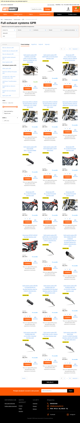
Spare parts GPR (6, 95)
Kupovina (35, 403)
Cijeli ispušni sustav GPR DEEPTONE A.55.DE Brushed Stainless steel (50, 56)
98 (70, 49)
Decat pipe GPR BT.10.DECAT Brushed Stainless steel (70, 148)
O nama (20, 406)
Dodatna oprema (8, 19)
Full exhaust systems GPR (9, 65)
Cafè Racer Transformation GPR (9, 82)
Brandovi (21, 411)
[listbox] (9, 35)
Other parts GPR (6, 68)
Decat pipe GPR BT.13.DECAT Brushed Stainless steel (70, 193)
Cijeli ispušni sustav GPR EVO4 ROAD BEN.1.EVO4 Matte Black (50, 148)
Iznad (23, 378)
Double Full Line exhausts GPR (9, 91)
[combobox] (9, 30)
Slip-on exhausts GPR (8, 54)
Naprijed (75, 49)
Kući (2, 19)
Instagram (72, 414)
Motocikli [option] (5, 33)
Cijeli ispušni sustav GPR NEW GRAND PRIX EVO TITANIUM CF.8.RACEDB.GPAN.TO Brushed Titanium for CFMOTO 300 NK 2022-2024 (69, 240)
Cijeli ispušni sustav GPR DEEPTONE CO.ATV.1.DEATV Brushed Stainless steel (50, 334)
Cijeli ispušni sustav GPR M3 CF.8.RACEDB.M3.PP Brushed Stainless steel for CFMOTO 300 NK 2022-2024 (30, 289)
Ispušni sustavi (17, 19)
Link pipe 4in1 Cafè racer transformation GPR (8, 77)
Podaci (20, 408)
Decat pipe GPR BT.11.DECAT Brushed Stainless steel (30, 193)
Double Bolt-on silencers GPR (8, 86)
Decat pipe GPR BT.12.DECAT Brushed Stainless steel (50, 193)
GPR (23, 19)
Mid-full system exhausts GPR (9, 58)
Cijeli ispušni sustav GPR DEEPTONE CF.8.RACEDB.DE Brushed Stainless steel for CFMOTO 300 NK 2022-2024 (50, 238)
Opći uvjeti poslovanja (10, 403)
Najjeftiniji (34, 44)
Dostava (35, 409)
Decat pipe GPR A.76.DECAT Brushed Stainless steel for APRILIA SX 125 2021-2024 (70, 103)
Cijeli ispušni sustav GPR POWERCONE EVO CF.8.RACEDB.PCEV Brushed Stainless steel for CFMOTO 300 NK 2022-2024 (49, 289)
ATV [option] (4, 36)
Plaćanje (35, 406)
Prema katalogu (25, 44)
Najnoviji (47, 44)
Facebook (52, 414)
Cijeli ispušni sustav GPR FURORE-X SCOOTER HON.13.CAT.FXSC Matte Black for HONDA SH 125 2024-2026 (30, 58)
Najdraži (41, 44)
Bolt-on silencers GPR (8, 47)
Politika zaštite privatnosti (11, 406)
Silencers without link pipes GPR (9, 72)
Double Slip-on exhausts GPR (10, 51)
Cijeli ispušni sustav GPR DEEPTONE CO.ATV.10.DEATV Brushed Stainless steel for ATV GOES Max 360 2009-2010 (70, 336)
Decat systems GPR (7, 62)
